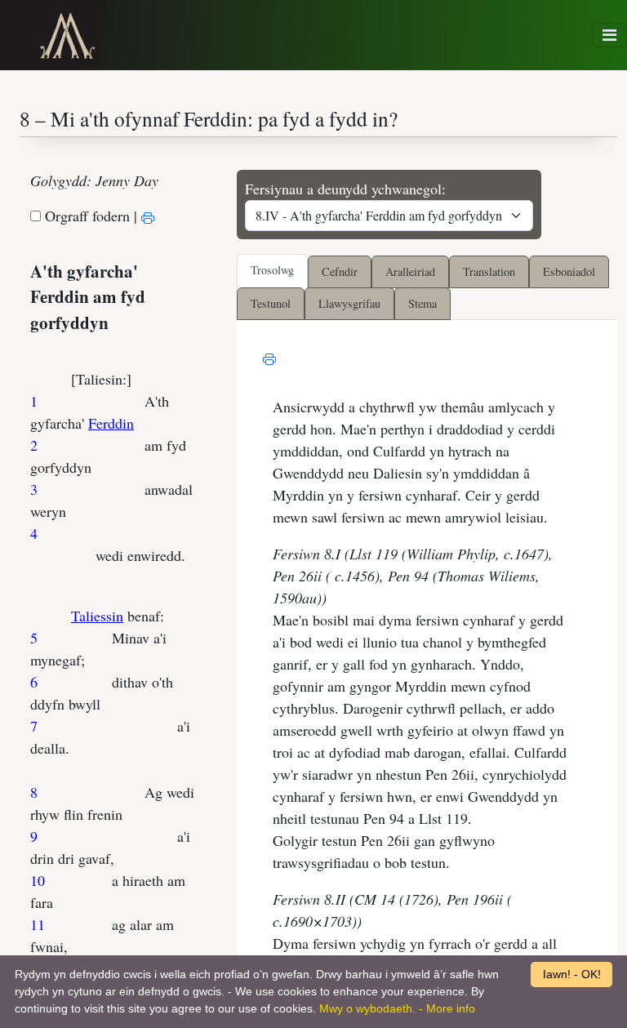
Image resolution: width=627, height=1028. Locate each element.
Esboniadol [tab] (569, 271)
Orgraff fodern (87, 215)
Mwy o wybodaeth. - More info (397, 1008)
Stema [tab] (422, 303)
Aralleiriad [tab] (410, 271)
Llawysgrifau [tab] (349, 303)
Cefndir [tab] (340, 271)
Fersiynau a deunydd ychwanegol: (345, 188)
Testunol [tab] (271, 303)
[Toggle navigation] (609, 35)
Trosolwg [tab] (272, 270)
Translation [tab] (489, 271)
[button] (609, 35)
